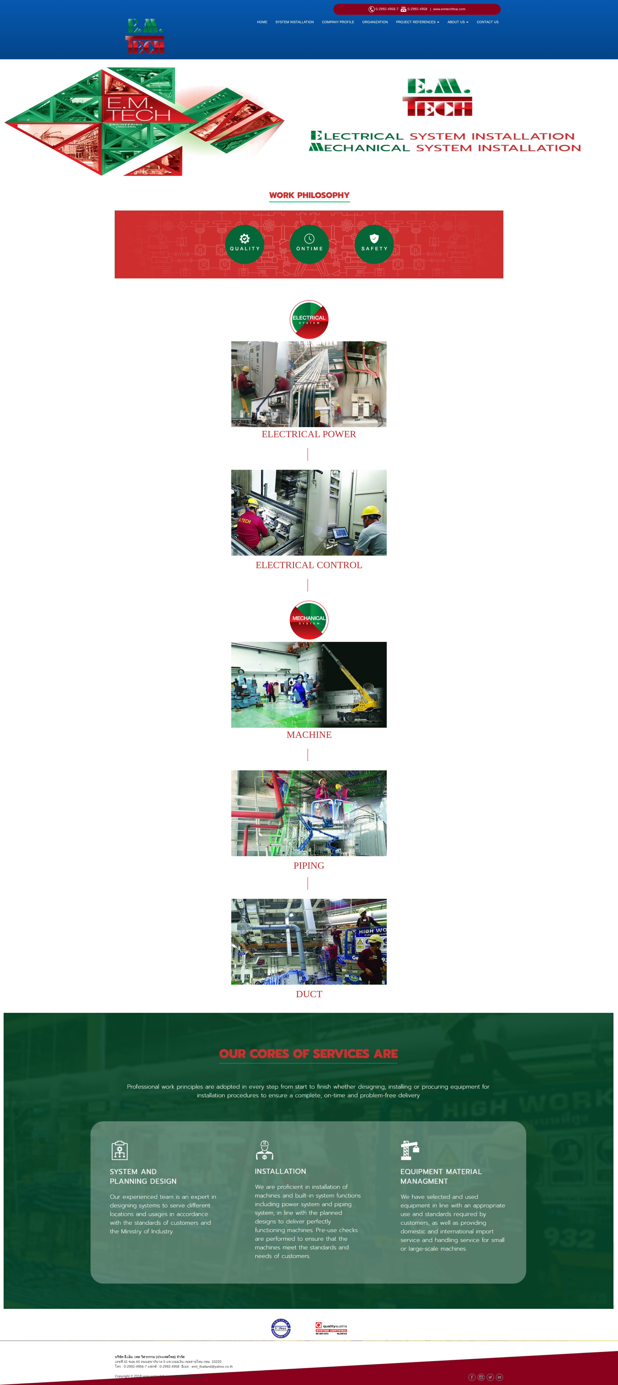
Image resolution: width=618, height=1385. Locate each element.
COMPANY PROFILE (338, 22)
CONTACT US (488, 22)
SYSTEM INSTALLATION (294, 22)
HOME (262, 22)
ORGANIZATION (375, 22)
